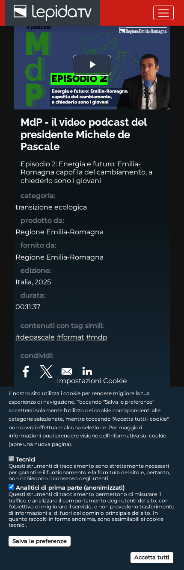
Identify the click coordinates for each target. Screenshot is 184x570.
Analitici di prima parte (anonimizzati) (70, 487)
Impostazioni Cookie (92, 381)
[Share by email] (66, 371)
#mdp (96, 337)
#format (70, 337)
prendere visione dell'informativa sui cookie (110, 435)
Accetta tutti (151, 557)
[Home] (53, 13)
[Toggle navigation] (163, 13)
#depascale (35, 337)
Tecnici (26, 459)
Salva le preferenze (39, 541)
